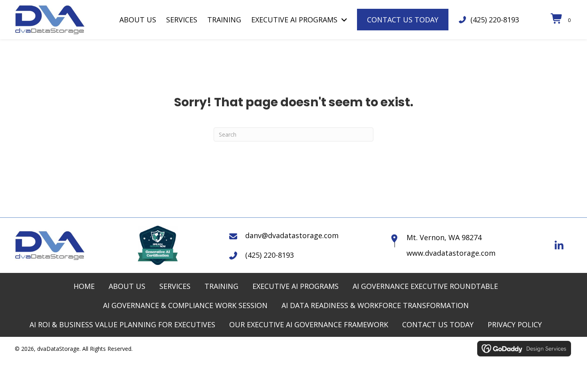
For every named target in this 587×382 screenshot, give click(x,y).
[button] (559, 245)
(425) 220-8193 (494, 19)
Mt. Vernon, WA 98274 (444, 237)
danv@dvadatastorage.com (292, 235)
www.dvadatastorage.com (451, 253)
